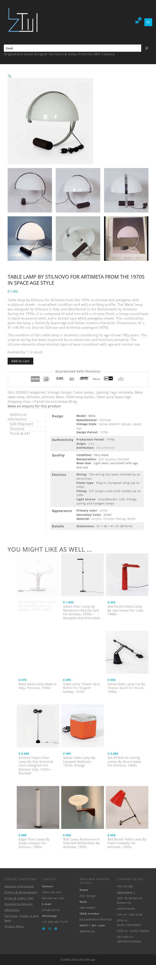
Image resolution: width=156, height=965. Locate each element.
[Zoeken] (146, 48)
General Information (19, 886)
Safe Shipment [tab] (21, 424)
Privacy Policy (14, 926)
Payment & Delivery (19, 904)
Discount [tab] (17, 429)
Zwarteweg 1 (126, 892)
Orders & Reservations (21, 892)
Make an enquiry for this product (34, 406)
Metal (131, 518)
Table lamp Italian (80, 397)
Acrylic (96, 518)
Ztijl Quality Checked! (114, 459)
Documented (105, 447)
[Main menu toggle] (148, 22)
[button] (10, 76)
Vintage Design (60, 392)
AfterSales (12, 910)
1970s (104, 432)
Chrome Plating (114, 518)
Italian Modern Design (115, 424)
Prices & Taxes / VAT (19, 898)
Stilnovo (33, 397)
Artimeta (126, 392)
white (104, 510)
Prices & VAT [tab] (20, 433)
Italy (91, 443)
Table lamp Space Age (113, 397)
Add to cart (20, 361)
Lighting (102, 392)
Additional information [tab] (17, 416)
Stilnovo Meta (53, 397)
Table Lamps (84, 392)
